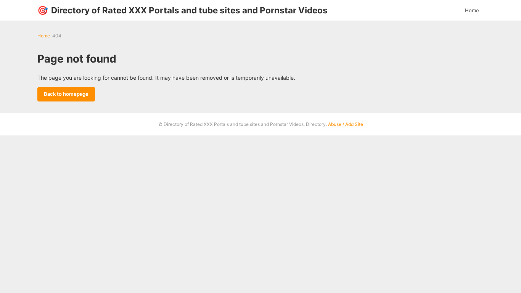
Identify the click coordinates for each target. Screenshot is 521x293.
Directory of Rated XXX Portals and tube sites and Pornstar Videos (182, 10)
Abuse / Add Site (345, 124)
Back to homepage (66, 94)
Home (472, 10)
